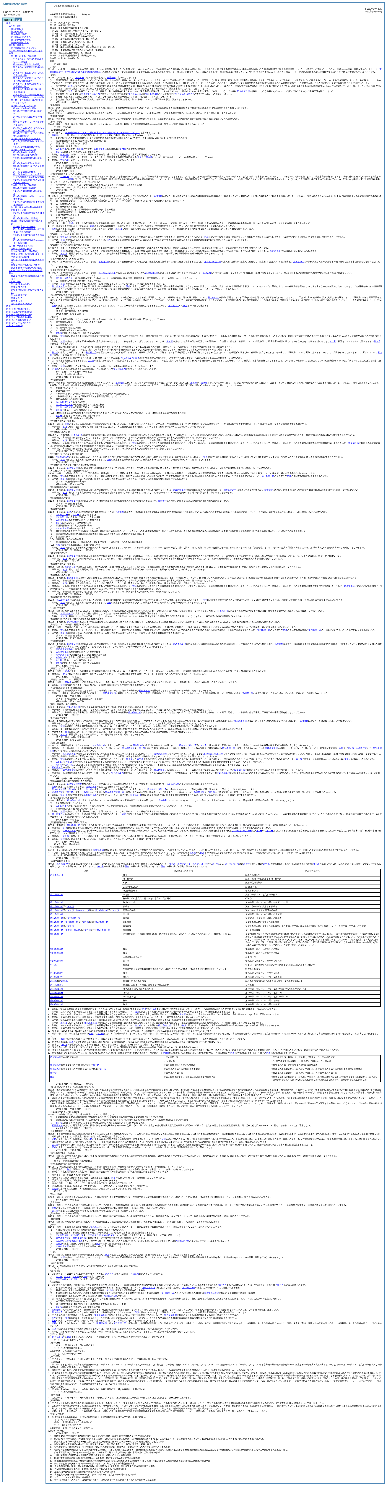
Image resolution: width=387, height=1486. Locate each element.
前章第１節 (57, 1125)
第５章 (76, 1276)
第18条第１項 (63, 600)
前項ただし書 (66, 613)
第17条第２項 (188, 1287)
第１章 (59, 1276)
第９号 (76, 514)
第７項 (70, 792)
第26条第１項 (134, 712)
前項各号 (56, 1309)
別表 (70, 85)
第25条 (140, 759)
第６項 (55, 369)
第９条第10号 (230, 490)
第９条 (80, 149)
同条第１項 (239, 770)
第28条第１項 (76, 1235)
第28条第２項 (183, 863)
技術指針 (56, 135)
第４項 (63, 734)
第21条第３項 (62, 654)
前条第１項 (65, 237)
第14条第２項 (62, 528)
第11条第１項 (268, 476)
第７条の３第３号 (64, 278)
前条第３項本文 (74, 784)
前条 (71, 223)
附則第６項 (61, 1279)
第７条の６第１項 (64, 407)
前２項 (66, 836)
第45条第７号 (56, 996)
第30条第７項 (62, 1241)
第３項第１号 (119, 369)
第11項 (102, 1069)
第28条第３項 (62, 1238)
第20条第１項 (263, 630)
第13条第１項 (62, 520)
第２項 (70, 926)
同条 (98, 1243)
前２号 (59, 410)
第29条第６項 (56, 961)
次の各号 (79, 77)
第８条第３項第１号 (90, 94)
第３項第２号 (127, 358)
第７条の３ (61, 149)
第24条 (122, 149)
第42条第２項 (56, 973)
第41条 (204, 863)
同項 (206, 237)
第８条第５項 (62, 1235)
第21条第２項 (56, 902)
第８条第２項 (58, 789)
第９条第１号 (62, 514)
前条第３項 (104, 261)
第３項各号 (57, 1312)
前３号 (59, 660)
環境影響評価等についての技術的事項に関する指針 (102, 132)
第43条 (215, 863)
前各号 (59, 152)
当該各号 (111, 77)
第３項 (72, 789)
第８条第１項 (99, 745)
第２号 (377, 341)
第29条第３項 (56, 949)
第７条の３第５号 (64, 402)
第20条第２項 (73, 622)
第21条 (172, 863)
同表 (127, 866)
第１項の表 (55, 1057)
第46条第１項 (56, 1000)
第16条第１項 (100, 149)
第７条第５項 (100, 1315)
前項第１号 (91, 352)
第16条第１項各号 (64, 649)
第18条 (109, 1290)
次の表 (100, 866)
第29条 (196, 863)
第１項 (118, 228)
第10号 (269, 830)
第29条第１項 (73, 918)
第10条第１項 (151, 272)
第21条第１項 (314, 630)
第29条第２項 (101, 910)
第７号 (259, 830)
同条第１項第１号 (187, 745)
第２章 (67, 1276)
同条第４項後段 (211, 1293)
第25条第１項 (109, 693)
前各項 (55, 1188)
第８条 (193, 852)
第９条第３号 (160, 753)
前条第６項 (57, 792)
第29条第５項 (56, 953)
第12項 (64, 1044)
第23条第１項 (110, 1296)
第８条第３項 (243, 91)
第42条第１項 (101, 922)
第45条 (228, 863)
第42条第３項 (56, 977)
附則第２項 (57, 1337)
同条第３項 (138, 745)
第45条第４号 (56, 988)
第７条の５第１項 (212, 261)
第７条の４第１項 (107, 272)
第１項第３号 (58, 286)
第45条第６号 (56, 992)
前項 (92, 226)
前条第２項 (72, 468)
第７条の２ (298, 261)
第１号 (333, 341)
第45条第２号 (56, 985)
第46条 (266, 863)
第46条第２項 (56, 1004)
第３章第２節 (170, 1315)
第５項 (86, 922)
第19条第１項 (167, 1293)
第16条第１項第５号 (242, 830)
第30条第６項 (94, 1235)
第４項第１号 (160, 770)
